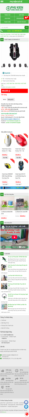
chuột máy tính (3, 404)
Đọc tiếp (5, 157)
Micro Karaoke (19, 404)
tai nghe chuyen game (12, 406)
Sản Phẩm (7, 18)
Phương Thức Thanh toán (7, 325)
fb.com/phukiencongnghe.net (13, 121)
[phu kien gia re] (14, 9)
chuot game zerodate (10, 87)
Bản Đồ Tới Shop (21, 22)
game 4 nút (2, 403)
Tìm (26, 27)
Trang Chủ (7, 15)
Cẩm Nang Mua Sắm (21, 18)
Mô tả (4, 99)
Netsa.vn (4, 412)
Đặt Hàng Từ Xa (5, 323)
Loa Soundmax (22, 403)
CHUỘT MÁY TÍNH (4, 36)
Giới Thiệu (21, 15)
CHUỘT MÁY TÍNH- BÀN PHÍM (18, 34)
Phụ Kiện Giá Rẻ (16, 2)
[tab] (4, 99)
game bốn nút (9, 403)
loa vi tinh (16, 403)
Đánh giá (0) (10, 99)
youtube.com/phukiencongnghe (13, 122)
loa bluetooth (3, 406)
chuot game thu (11, 404)
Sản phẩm (8, 34)
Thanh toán (7, 22)
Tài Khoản (4, 320)
